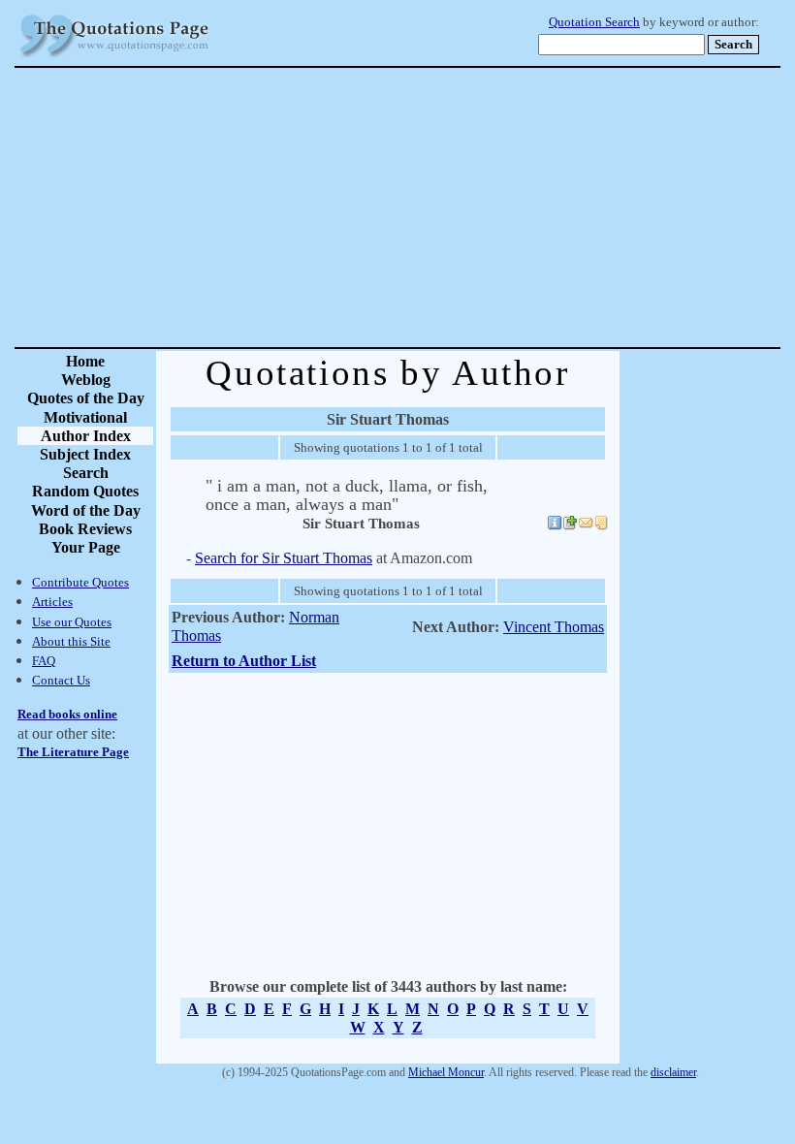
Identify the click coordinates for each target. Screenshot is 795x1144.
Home (85, 361)
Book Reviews (85, 529)
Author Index (86, 436)
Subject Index (85, 454)
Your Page (85, 547)
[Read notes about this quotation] (601, 525)
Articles (52, 601)
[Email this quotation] (585, 525)
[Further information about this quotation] (554, 525)
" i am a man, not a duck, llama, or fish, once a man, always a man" (347, 495)
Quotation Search (594, 22)
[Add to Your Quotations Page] (570, 525)
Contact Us (61, 680)
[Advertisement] (465, 207)
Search (86, 472)
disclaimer (673, 1072)
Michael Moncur (446, 1072)
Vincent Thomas (553, 627)
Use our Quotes (71, 622)
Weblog (86, 379)
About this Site (71, 641)
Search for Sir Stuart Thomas (283, 558)
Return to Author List (244, 660)
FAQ (43, 660)
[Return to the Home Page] (114, 57)
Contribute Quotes (80, 582)
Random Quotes (85, 491)
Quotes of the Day (85, 398)
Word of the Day (86, 510)
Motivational (85, 417)
